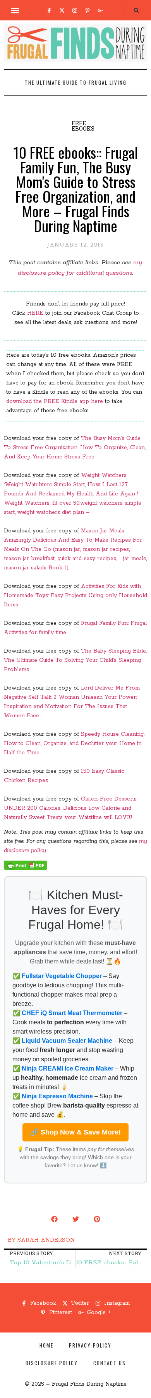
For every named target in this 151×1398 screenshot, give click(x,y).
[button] (15, 10)
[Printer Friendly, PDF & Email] (25, 868)
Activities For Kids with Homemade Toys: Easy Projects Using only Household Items (75, 595)
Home (46, 1345)
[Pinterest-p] (87, 10)
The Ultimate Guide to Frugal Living (76, 82)
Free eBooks (83, 125)
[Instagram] (74, 10)
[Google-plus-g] (100, 10)
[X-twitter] (62, 10)
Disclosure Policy (52, 1363)
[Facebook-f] (49, 10)
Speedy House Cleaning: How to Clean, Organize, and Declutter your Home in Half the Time (74, 743)
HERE (35, 313)
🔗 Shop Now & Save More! (75, 1132)
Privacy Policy (90, 1345)
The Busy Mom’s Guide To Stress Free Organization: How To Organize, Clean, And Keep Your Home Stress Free (75, 447)
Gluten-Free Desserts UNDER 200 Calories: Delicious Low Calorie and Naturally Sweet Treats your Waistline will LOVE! (70, 808)
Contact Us (109, 1363)
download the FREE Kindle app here (54, 401)
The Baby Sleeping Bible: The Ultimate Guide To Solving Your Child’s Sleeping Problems (75, 660)
